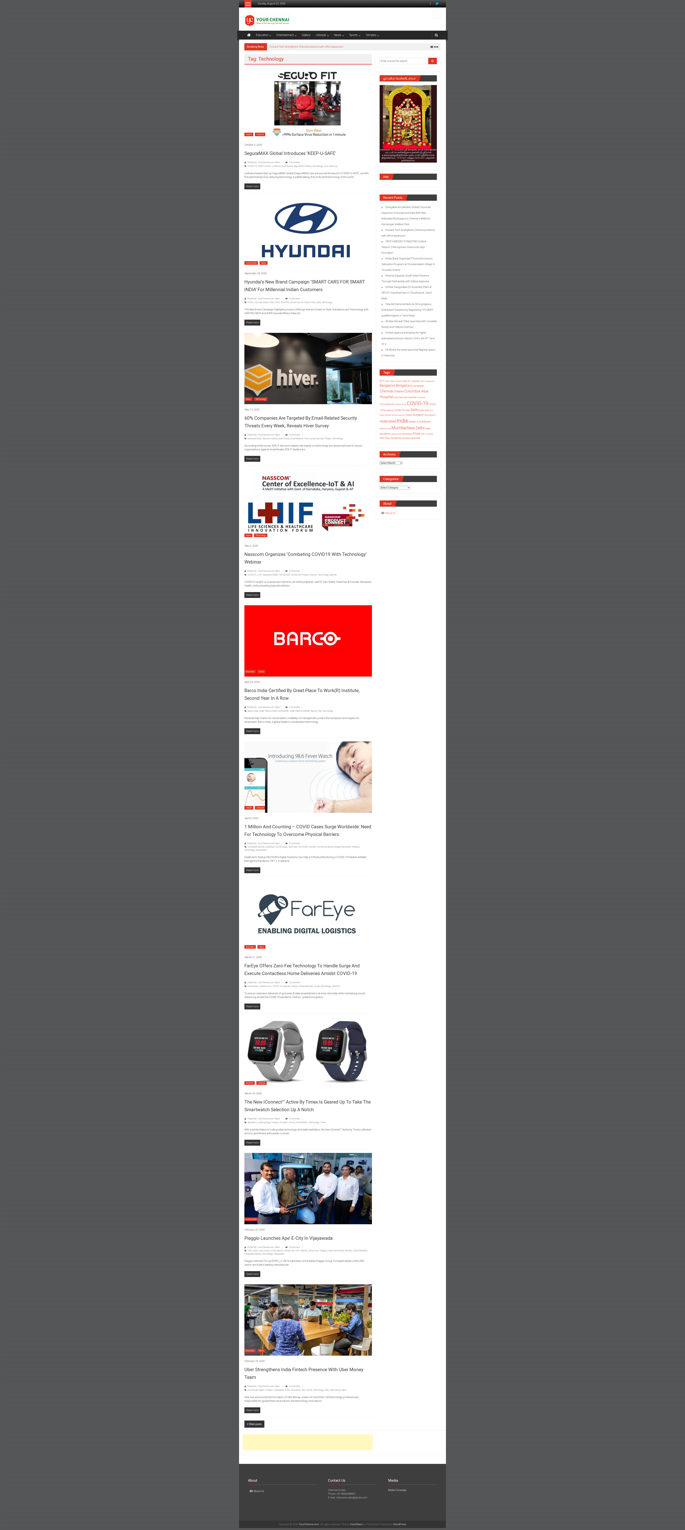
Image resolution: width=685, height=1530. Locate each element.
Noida (427, 428)
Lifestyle (321, 35)
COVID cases (281, 847)
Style (318, 302)
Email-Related (296, 438)
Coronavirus (387, 404)
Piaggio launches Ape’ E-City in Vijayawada (288, 1238)
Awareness (430, 381)
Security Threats (323, 438)
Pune (416, 433)
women (415, 438)
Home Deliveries (305, 986)
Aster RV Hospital (410, 381)
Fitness (274, 1122)
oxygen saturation (342, 847)
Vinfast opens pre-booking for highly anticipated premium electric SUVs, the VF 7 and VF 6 (408, 338)
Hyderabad (279, 1390)
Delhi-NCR (424, 410)
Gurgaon (418, 414)
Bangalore (387, 385)
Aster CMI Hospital (393, 381)
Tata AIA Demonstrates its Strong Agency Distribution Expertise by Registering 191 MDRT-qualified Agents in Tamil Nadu (407, 310)
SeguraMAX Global (302, 166)
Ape (261, 1250)
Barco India (253, 711)
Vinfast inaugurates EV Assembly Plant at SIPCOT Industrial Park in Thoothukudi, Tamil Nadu (406, 293)
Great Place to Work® (299, 711)
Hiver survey (309, 438)
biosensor (270, 847)
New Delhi (415, 428)
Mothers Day (385, 428)
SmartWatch (302, 1122)
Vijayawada (279, 1254)
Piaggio (322, 1250)
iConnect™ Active (287, 1122)
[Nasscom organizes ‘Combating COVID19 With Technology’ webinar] (308, 504)
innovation (295, 1390)
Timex (323, 1122)
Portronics (407, 434)
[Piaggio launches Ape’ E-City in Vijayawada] (308, 1188)
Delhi (415, 410)
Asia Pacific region (256, 1390)
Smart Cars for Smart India (302, 302)
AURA (250, 302)
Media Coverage (397, 1490)
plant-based (287, 166)
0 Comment (294, 162)
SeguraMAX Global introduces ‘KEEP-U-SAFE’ (290, 153)
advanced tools (255, 438)
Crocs (407, 410)
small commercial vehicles (340, 1250)
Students (395, 438)
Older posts (255, 1424)
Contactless (253, 986)
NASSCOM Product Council (304, 575)
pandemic (385, 433)
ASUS (422, 381)
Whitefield (406, 438)
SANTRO (285, 302)
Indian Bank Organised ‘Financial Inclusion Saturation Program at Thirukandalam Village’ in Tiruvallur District (329, 46)
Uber (327, 1390)
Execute (286, 986)
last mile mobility (299, 1250)
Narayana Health (270, 575)
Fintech (269, 1390)
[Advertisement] (308, 1442)
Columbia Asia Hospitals (405, 397)
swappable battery (252, 1254)
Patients (356, 847)
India (287, 1390)
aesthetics (252, 1122)
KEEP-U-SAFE (264, 166)
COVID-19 (252, 166)
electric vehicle (283, 1250)
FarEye (294, 986)
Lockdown (424, 421)
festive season (398, 415)
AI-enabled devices (256, 847)
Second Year (316, 711)
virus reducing (330, 166)
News (337, 35)
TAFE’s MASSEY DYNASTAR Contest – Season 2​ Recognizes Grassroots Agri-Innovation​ (404, 247)
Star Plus (385, 438)
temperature (261, 850)
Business (250, 671)
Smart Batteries (360, 1250)
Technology (317, 166)
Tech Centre (306, 1390)
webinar (333, 575)
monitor (312, 847)
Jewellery (412, 422)
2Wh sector (253, 1250)
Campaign (418, 385)
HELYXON (303, 847)
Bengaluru (404, 385)
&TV (382, 381)
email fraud (284, 438)
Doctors (388, 415)
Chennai (386, 391)
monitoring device (325, 847)
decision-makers (270, 438)
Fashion (249, 1083)
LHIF (259, 575)
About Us (390, 513)
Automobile (251, 263)
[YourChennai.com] (248, 35)
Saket (430, 434)
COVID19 (252, 575)
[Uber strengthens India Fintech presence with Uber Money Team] (308, 1319)
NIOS (277, 302)
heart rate (292, 847)
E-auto (267, 1250)
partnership (396, 434)
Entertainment (285, 35)
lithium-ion (313, 1250)
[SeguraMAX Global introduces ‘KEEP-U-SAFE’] (308, 103)
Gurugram (430, 414)
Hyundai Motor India (264, 302)
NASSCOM (284, 575)
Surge (316, 986)
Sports (353, 35)
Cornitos (421, 397)
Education (262, 35)
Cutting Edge (264, 1122)
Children (399, 391)
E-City (273, 1250)
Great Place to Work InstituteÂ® (274, 711)
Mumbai (399, 427)
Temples (371, 35)
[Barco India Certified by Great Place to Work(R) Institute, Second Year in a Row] (308, 640)
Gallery (306, 35)
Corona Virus (266, 986)
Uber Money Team (338, 1390)
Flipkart (408, 415)
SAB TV (424, 434)
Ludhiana (276, 166)
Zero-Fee (336, 986)
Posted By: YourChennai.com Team (263, 162)
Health (249, 134)
